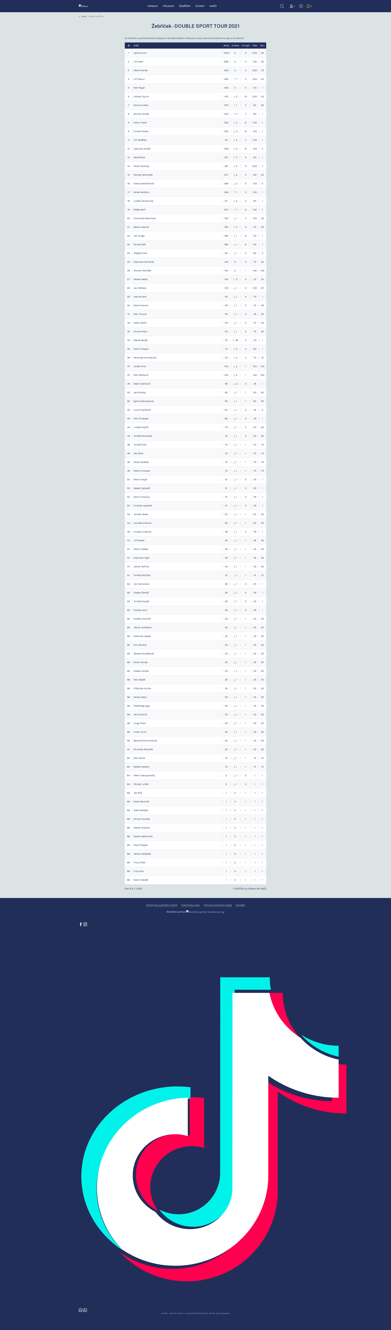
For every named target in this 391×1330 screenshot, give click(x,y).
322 (226, 122)
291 (226, 166)
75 (226, 427)
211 (226, 200)
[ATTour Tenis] (85, 1309)
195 (226, 218)
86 (226, 418)
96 (226, 383)
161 (226, 253)
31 (226, 575)
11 (246, 61)
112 (226, 340)
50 (226, 514)
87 (226, 409)
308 (226, 148)
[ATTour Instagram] (85, 924)
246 (226, 183)
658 (226, 61)
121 (226, 296)
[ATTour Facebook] (81, 924)
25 (226, 618)
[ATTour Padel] (81, 1309)
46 (226, 531)
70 (226, 444)
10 (245, 96)
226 (226, 192)
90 (226, 392)
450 (226, 87)
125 (226, 279)
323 (226, 113)
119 (226, 305)
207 (226, 209)
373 (226, 105)
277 (226, 174)
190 (226, 227)
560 (226, 70)
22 (226, 749)
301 (226, 157)
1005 (226, 52)
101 (226, 357)
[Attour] (83, 5)
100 (226, 366)
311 (226, 140)
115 (226, 314)
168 (226, 235)
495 (226, 79)
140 (226, 261)
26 (226, 583)
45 (226, 540)
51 (226, 479)
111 (226, 348)
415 (226, 96)
